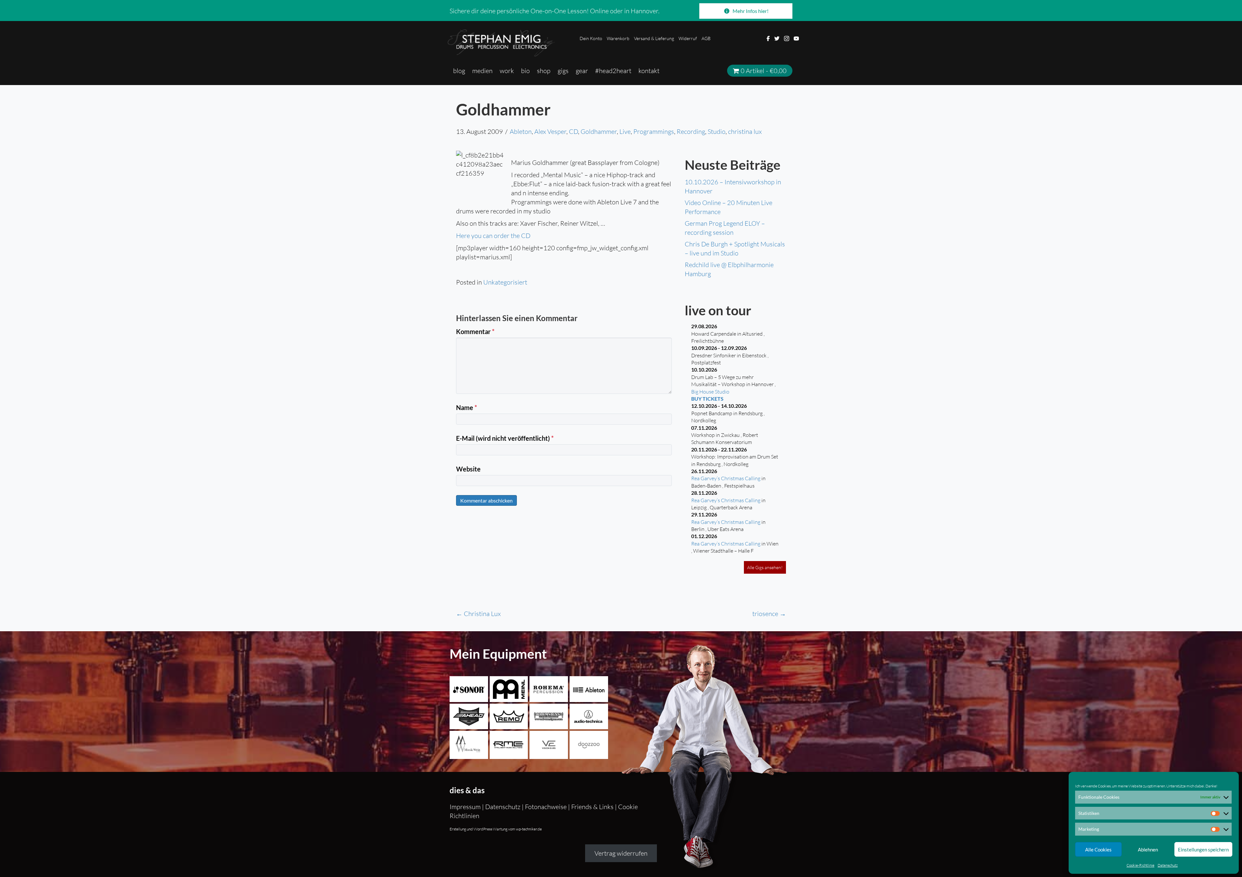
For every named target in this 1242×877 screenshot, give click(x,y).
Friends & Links (592, 807)
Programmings (653, 131)
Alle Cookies (1098, 849)
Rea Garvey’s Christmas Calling (725, 478)
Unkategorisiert (505, 282)
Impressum (466, 807)
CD (573, 131)
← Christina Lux (478, 614)
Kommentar (475, 331)
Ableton (521, 131)
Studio (716, 131)
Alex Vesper (550, 131)
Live (625, 131)
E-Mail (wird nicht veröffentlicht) (505, 438)
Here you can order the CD (493, 236)
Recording (691, 131)
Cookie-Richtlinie (1140, 865)
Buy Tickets (707, 398)
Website (468, 469)
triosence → (769, 614)
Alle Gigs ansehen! (765, 567)
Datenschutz (1168, 865)
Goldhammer (599, 131)
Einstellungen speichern (1203, 849)
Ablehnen (1148, 849)
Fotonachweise (546, 807)
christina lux (745, 131)
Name (466, 407)
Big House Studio (710, 391)
